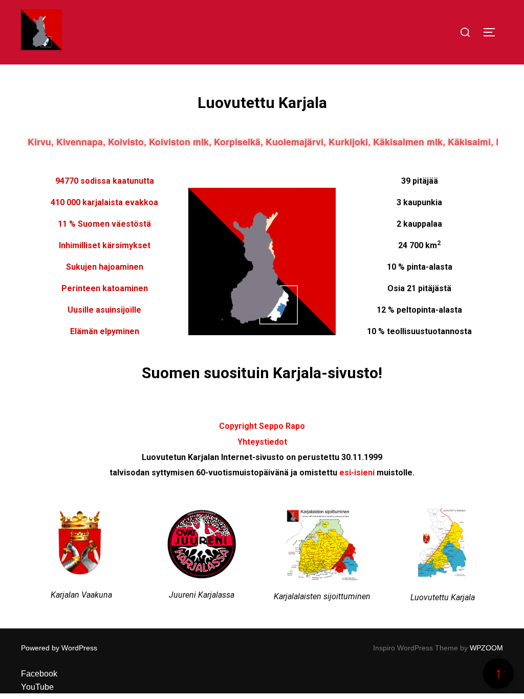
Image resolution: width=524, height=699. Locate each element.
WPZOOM (486, 648)
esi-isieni (357, 472)
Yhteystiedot (262, 442)
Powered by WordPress (59, 648)
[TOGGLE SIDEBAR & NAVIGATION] (493, 32)
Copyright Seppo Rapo (262, 426)
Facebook (39, 673)
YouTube (37, 687)
